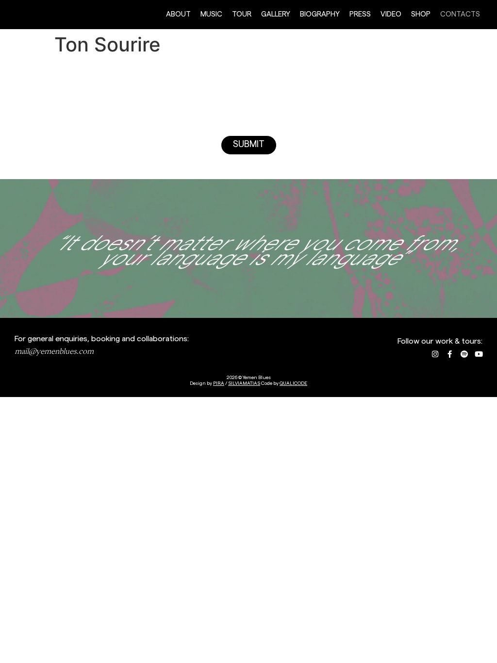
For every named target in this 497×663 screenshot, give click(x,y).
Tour (241, 14)
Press (360, 14)
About (178, 14)
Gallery (275, 14)
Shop (421, 14)
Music (211, 14)
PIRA (218, 383)
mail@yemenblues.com (54, 351)
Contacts (460, 14)
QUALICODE (293, 383)
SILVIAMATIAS (244, 383)
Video (391, 14)
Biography (320, 14)
